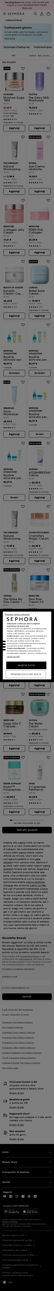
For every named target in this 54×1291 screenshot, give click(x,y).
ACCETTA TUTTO (26, 665)
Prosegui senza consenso (17, 614)
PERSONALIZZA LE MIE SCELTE (26, 674)
